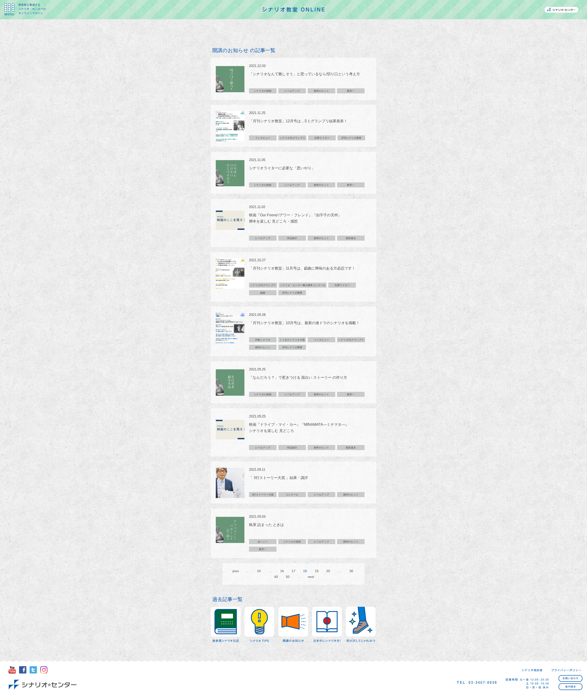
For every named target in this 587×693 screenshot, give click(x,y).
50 (288, 577)
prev (236, 571)
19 (316, 571)
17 (293, 571)
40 (276, 577)
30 (351, 571)
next (311, 577)
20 (328, 571)
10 (259, 571)
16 (282, 571)
